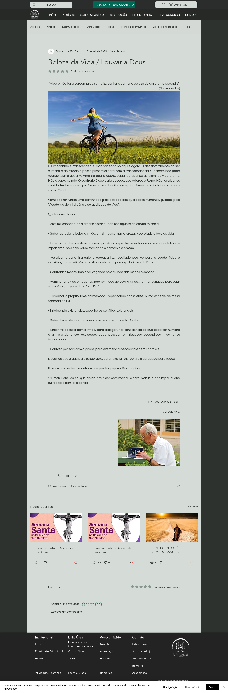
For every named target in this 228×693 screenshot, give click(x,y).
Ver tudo (193, 506)
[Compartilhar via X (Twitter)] (58, 475)
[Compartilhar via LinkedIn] (67, 475)
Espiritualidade (71, 27)
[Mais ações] (178, 51)
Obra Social (93, 27)
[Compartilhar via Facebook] (49, 475)
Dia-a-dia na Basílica (165, 27)
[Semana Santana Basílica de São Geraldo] (56, 527)
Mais (187, 27)
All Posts (35, 27)
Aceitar (212, 687)
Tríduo (110, 27)
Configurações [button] (171, 687)
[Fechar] (224, 687)
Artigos (51, 27)
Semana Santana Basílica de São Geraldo (54, 550)
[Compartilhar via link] (76, 475)
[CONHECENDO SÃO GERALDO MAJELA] (172, 527)
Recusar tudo (192, 687)
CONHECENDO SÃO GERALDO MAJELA (165, 550)
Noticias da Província (133, 27)
